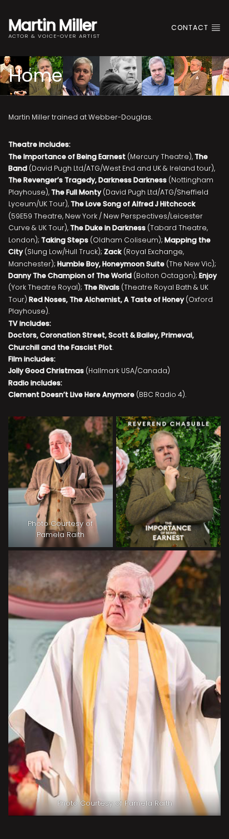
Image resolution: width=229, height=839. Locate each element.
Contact (191, 27)
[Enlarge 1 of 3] (98, 430)
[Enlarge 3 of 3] (206, 564)
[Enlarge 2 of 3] (206, 430)
